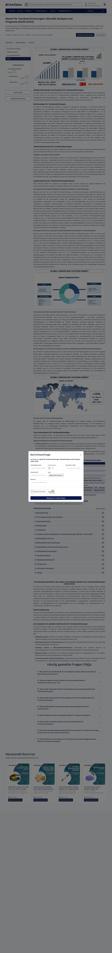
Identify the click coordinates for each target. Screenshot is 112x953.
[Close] (81, 455)
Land (49, 472)
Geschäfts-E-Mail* (70, 465)
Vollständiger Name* (36, 465)
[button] (49, 468)
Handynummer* (52, 465)
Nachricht (33, 479)
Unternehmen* (34, 472)
